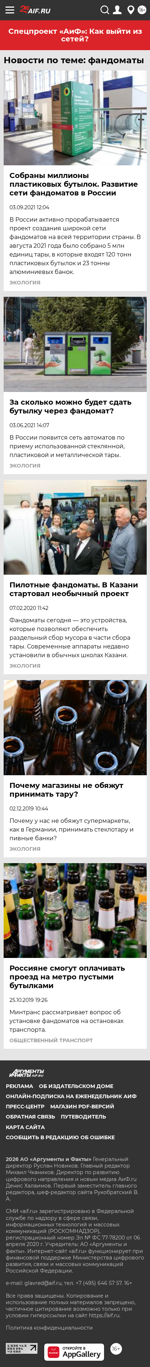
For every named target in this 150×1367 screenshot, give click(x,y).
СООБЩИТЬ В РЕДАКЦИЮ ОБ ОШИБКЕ (60, 1137)
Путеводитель (83, 1116)
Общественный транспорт (51, 1040)
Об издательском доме (76, 1086)
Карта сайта (25, 1127)
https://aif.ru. (105, 1315)
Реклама (19, 1086)
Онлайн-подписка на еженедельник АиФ (71, 1096)
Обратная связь (30, 1116)
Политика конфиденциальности (49, 1327)
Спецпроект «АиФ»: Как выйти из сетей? (75, 35)
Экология (24, 282)
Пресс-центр (25, 1106)
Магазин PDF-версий (82, 1106)
